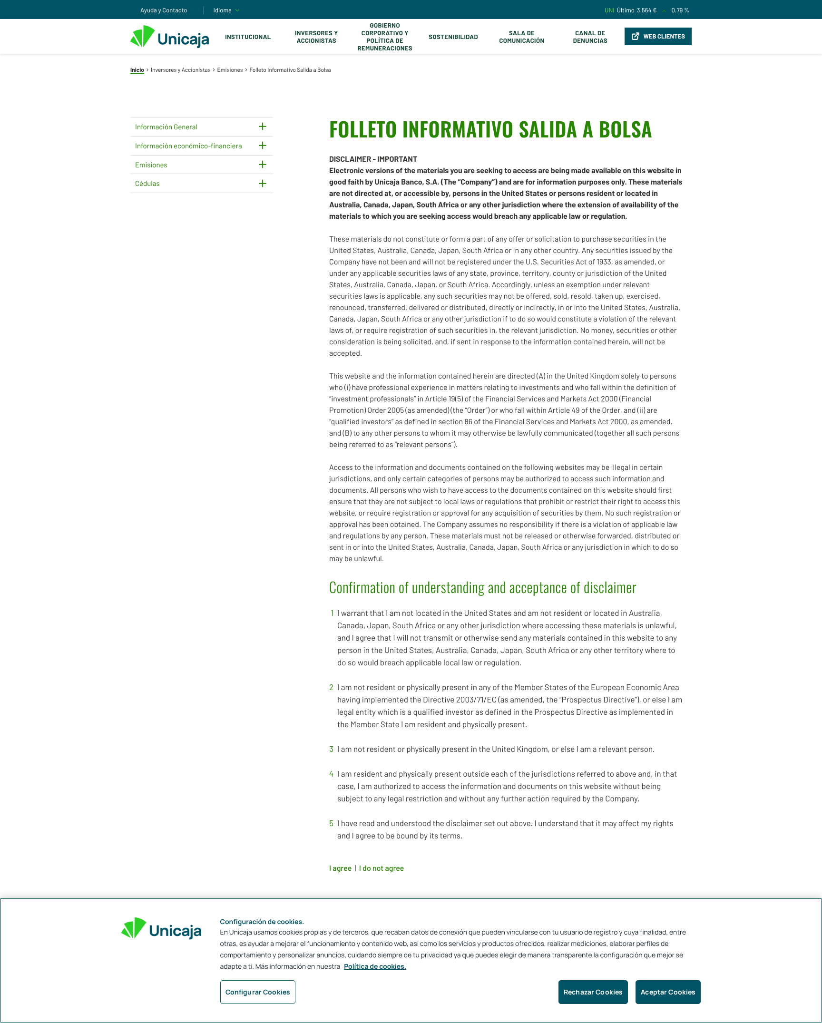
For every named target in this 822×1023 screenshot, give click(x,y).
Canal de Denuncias (590, 36)
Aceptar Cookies (668, 991)
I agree (340, 868)
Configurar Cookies (258, 991)
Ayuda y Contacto (163, 10)
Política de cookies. (375, 966)
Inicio (137, 70)
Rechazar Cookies (593, 991)
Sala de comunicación (521, 36)
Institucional (248, 36)
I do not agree (381, 868)
